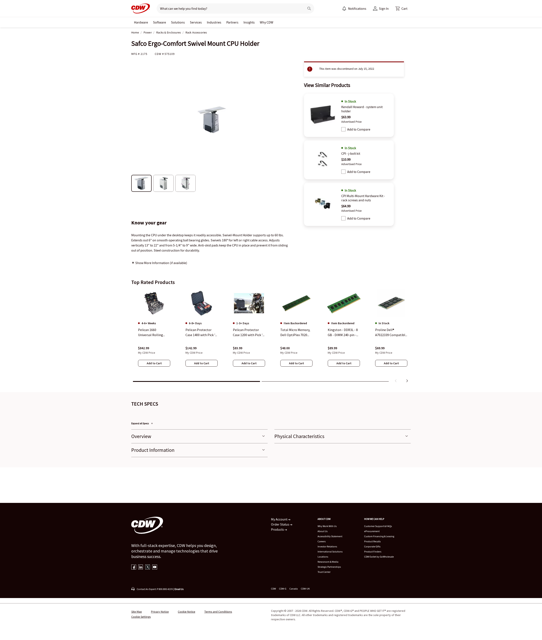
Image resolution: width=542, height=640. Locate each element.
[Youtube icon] (154, 567)
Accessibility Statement (330, 536)
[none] (141, 22)
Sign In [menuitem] (384, 8)
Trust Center (324, 571)
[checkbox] (343, 129)
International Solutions (330, 551)
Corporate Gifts (372, 546)
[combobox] (229, 8)
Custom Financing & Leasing (379, 536)
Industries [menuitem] (214, 22)
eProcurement (372, 531)
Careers (322, 541)
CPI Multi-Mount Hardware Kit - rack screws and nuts (363, 198)
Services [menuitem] (196, 22)
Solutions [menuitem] (178, 22)
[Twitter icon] (147, 567)
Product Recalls (372, 541)
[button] (401, 8)
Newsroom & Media (328, 561)
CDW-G (282, 588)
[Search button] (309, 8)
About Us (323, 531)
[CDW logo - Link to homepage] (140, 8)
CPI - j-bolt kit (350, 153)
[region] (271, 337)
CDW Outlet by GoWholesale (379, 556)
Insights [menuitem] (249, 22)
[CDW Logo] (140, 8)
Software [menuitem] (159, 22)
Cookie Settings (141, 617)
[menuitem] (344, 8)
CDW (273, 588)
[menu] (354, 8)
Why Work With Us (327, 526)
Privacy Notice (160, 612)
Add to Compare (358, 129)
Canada (293, 588)
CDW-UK (305, 588)
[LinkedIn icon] (140, 567)
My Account (279, 519)
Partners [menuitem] (232, 22)
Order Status (280, 524)
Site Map (136, 612)
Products (278, 529)
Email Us (179, 589)
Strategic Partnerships (329, 566)
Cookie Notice (186, 612)
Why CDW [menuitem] (266, 22)
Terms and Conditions (218, 612)
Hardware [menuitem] (141, 22)
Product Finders (372, 551)
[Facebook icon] (133, 567)
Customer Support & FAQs (378, 526)
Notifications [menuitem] (357, 8)
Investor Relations (327, 546)
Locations (323, 556)
